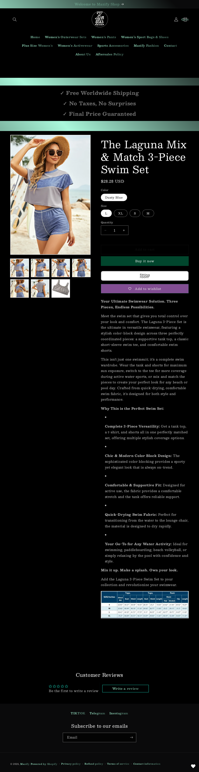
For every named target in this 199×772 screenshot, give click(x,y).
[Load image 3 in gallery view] (60, 268)
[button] (14, 19)
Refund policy (94, 764)
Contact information (147, 764)
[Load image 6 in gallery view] (40, 288)
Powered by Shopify (44, 764)
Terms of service (118, 764)
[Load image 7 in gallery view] (60, 288)
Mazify (25, 764)
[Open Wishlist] (193, 766)
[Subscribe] (131, 737)
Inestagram (118, 713)
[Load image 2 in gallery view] (40, 268)
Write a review (125, 688)
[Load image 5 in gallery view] (19, 288)
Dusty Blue (114, 197)
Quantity (107, 222)
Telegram (97, 713)
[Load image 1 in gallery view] (19, 268)
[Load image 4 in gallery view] (81, 268)
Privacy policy (71, 764)
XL (120, 213)
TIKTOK (78, 713)
